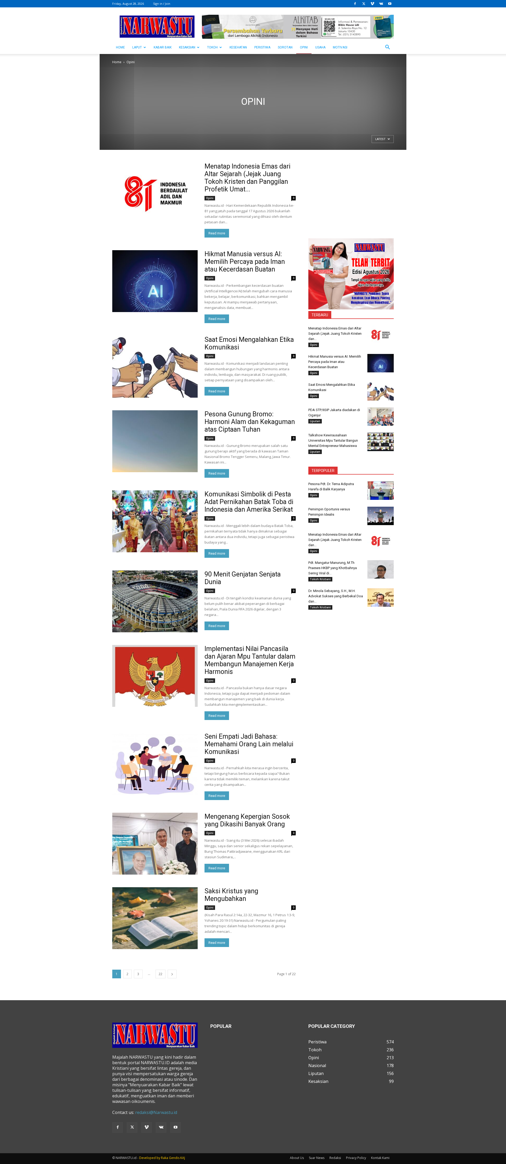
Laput (137, 47)
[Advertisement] (351, 195)
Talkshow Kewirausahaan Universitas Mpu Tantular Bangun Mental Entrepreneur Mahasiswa (333, 440)
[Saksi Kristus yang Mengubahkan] (155, 918)
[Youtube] (390, 3)
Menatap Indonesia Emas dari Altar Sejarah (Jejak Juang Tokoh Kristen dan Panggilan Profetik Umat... (247, 177)
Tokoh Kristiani (320, 579)
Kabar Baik (163, 47)
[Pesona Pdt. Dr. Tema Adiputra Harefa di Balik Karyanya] (380, 490)
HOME (120, 47)
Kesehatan (238, 47)
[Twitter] (364, 3)
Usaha (320, 47)
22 (160, 974)
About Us (297, 1158)
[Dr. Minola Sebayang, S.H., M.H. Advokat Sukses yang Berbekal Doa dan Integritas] (380, 597)
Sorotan (285, 47)
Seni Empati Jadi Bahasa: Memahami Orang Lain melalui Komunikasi (249, 744)
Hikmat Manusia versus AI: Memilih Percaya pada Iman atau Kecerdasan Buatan (245, 261)
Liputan (315, 421)
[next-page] (172, 974)
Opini (304, 47)
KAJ (182, 1158)
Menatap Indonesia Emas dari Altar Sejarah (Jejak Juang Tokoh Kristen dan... (335, 333)
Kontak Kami (380, 1158)
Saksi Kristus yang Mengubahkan (231, 894)
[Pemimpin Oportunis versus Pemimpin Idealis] (380, 516)
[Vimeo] (372, 3)
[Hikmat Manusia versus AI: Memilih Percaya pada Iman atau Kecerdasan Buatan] (155, 281)
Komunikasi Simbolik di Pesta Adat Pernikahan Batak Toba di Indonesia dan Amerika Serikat (249, 501)
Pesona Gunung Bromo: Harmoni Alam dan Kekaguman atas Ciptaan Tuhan (250, 421)
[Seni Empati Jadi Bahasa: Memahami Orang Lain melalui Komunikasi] (155, 764)
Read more (216, 233)
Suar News (316, 1158)
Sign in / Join (161, 4)
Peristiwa (262, 47)
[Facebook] (355, 3)
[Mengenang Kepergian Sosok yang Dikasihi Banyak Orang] (155, 844)
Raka (164, 1158)
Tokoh (212, 47)
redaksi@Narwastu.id (156, 1112)
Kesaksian (187, 47)
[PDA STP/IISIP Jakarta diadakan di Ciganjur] (380, 416)
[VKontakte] (381, 3)
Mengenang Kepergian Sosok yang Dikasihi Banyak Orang (247, 820)
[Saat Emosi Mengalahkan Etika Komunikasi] (155, 367)
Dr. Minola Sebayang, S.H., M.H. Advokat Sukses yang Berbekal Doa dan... (335, 596)
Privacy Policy (356, 1158)
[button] (387, 48)
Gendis (174, 1158)
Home (116, 62)
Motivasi (340, 47)
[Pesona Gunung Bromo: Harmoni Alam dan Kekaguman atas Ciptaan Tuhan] (155, 441)
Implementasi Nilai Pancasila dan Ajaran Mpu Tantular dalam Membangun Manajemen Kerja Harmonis (250, 660)
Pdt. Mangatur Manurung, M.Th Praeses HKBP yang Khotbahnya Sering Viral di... (332, 568)
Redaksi (335, 1158)
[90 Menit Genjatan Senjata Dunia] (155, 601)
